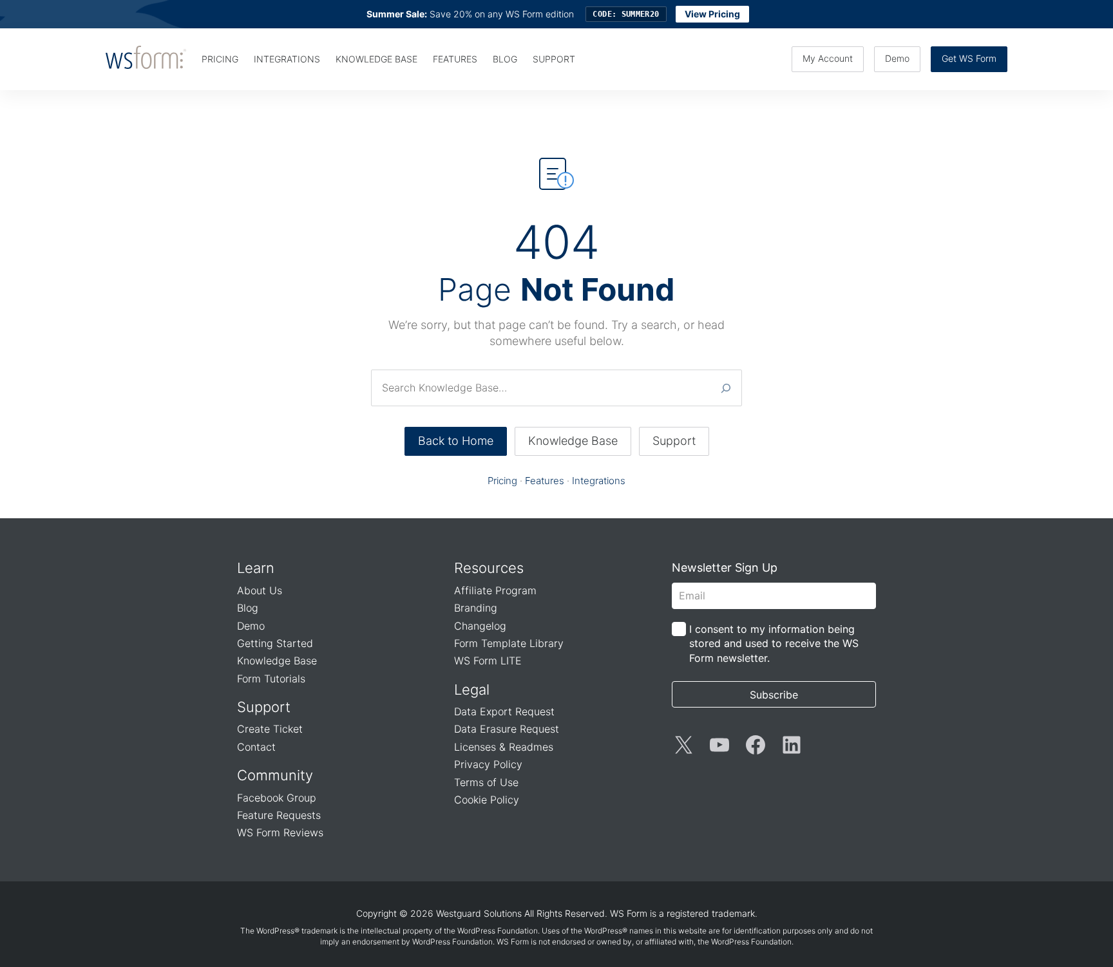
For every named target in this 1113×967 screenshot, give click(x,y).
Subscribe (774, 694)
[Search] (726, 387)
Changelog (480, 625)
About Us (259, 590)
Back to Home (455, 440)
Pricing (502, 480)
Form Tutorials (271, 678)
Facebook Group (276, 797)
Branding (475, 607)
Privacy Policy (488, 764)
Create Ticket (270, 728)
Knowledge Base (573, 440)
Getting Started (275, 643)
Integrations (598, 480)
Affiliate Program (495, 590)
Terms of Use (486, 782)
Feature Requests (279, 815)
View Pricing (712, 13)
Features (544, 480)
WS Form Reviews (280, 832)
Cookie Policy (486, 799)
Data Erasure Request (506, 728)
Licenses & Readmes (503, 746)
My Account (828, 58)
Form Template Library (509, 643)
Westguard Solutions (479, 913)
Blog (247, 607)
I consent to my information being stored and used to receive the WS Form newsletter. (774, 643)
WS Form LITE (488, 660)
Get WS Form (969, 58)
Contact (256, 746)
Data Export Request (504, 711)
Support (674, 440)
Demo (897, 58)
